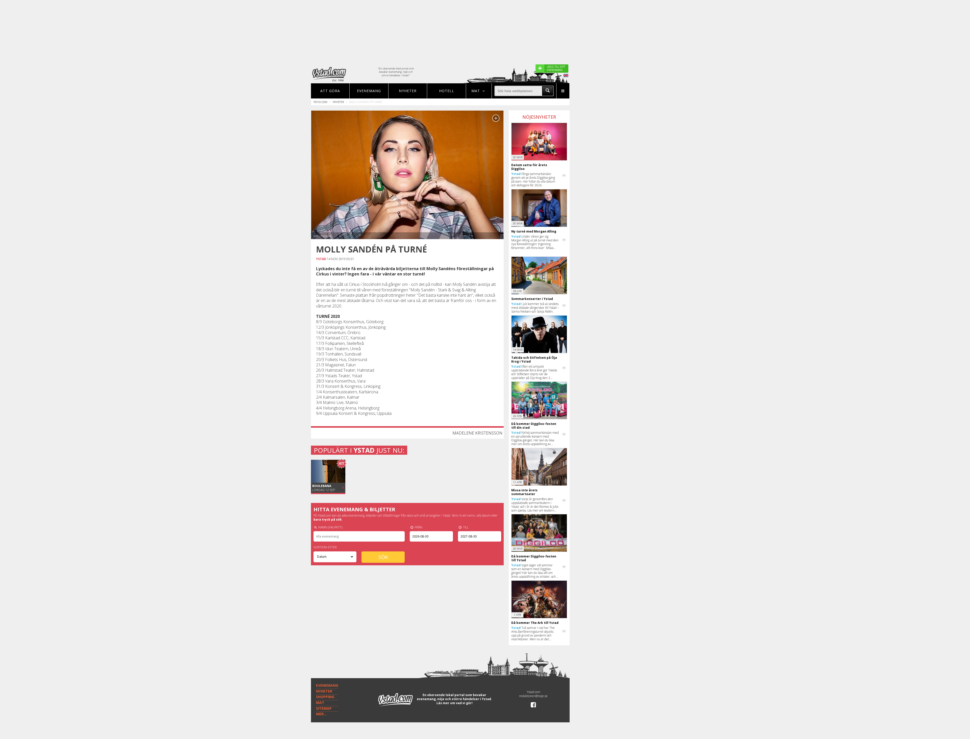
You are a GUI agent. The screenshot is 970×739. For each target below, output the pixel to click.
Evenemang (369, 90)
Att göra (330, 90)
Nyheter (408, 90)
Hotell (446, 90)
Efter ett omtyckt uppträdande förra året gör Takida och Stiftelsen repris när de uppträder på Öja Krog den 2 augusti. (534, 372)
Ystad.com (320, 102)
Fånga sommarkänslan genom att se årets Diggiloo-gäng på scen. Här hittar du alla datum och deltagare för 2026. (533, 179)
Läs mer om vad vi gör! (455, 703)
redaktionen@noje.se (533, 696)
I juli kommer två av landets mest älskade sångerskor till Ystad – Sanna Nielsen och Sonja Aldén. (535, 307)
